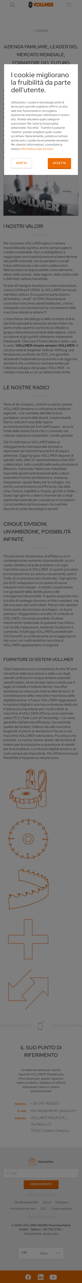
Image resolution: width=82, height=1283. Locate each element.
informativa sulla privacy (36, 149)
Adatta (21, 163)
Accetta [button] (59, 163)
